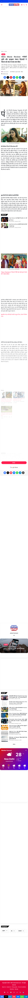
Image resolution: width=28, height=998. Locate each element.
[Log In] (21, 5)
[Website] (14, 635)
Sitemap (16, 989)
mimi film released (17, 455)
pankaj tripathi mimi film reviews (7, 458)
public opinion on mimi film (19, 458)
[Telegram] (20, 77)
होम (2, 51)
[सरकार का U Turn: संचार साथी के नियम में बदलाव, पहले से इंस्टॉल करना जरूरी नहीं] (4, 733)
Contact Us (9, 986)
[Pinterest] (11, 77)
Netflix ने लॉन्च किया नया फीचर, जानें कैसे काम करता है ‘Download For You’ (14, 649)
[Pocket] (11, 472)
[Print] (23, 77)
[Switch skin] (24, 5)
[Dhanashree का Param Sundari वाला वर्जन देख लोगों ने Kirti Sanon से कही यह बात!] (6, 395)
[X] (8, 77)
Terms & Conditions (22, 986)
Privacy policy (14, 986)
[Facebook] (5, 77)
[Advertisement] (14, 22)
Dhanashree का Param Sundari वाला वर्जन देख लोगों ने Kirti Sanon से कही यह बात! (6, 400)
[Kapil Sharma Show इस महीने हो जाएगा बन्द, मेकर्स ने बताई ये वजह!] (4, 225)
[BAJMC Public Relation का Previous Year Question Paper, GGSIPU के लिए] (4, 703)
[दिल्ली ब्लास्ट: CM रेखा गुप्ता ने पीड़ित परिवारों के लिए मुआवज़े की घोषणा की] (4, 739)
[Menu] (1, 5)
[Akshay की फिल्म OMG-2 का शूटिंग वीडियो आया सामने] (18, 395)
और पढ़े (13, 462)
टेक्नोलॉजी (5, 644)
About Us (4, 986)
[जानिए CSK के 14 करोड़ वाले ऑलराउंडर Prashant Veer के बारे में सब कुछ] (4, 709)
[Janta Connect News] (14, 5)
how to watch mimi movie (11, 453)
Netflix (19, 456)
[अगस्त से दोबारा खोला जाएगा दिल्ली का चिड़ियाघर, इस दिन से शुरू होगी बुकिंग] (6, 409)
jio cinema (19, 453)
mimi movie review (13, 456)
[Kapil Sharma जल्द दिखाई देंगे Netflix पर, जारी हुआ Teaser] (4, 219)
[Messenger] (14, 77)
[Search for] (26, 5)
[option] (14, 646)
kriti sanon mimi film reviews (7, 455)
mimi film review (4, 456)
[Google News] (14, 467)
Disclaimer (12, 989)
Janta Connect (5, 71)
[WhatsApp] (17, 77)
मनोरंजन (5, 51)
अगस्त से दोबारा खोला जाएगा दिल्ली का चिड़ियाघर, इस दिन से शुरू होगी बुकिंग (6, 414)
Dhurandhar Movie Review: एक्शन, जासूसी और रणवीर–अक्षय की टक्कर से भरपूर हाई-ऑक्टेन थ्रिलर (18, 721)
